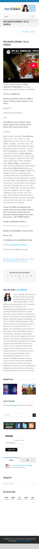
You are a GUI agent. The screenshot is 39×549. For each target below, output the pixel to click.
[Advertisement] (19, 518)
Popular (11, 460)
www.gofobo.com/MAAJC (18, 245)
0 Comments (23, 261)
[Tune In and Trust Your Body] (8, 466)
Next (32, 32)
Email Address (10, 443)
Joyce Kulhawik (9, 259)
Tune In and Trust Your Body (22, 465)
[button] (4, 389)
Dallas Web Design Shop (23, 541)
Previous (25, 32)
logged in (16, 405)
